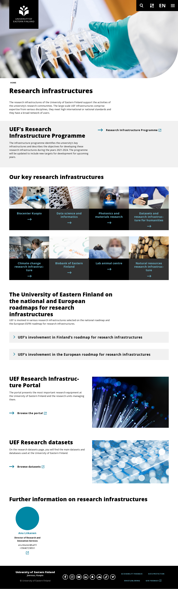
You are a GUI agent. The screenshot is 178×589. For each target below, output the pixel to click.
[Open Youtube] (79, 577)
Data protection (156, 574)
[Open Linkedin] (85, 577)
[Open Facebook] (65, 577)
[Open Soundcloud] (99, 577)
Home (13, 82)
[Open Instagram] (72, 577)
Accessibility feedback (132, 574)
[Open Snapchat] (92, 577)
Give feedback (152, 582)
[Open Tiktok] (106, 577)
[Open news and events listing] (152, 5)
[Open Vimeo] (113, 577)
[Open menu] (173, 5)
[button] (89, 337)
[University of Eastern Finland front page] (23, 14)
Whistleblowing (132, 581)
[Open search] (141, 5)
